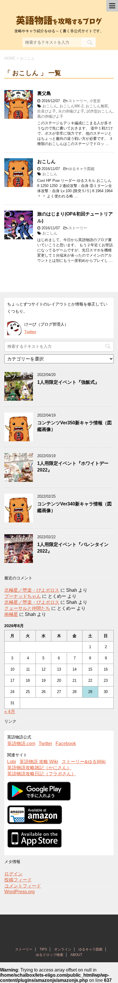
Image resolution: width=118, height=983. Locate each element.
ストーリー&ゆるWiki (84, 761)
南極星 (11, 614)
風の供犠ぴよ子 (50, 116)
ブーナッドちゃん (22, 596)
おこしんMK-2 (71, 106)
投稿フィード (18, 879)
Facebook (66, 743)
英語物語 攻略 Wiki (38, 761)
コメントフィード (22, 885)
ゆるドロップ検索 (49, 955)
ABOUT (76, 955)
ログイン (13, 873)
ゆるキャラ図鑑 (81, 169)
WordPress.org (19, 891)
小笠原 (95, 101)
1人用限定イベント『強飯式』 (68, 382)
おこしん (49, 106)
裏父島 (44, 93)
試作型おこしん (99, 111)
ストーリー (77, 101)
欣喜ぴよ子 (46, 111)
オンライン (62, 949)
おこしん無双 (97, 106)
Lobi (11, 761)
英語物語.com (21, 743)
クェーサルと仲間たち (27, 608)
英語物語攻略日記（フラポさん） (41, 773)
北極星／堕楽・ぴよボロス (31, 590)
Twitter (30, 331)
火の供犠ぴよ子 (71, 111)
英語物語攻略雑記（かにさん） (39, 767)
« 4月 (9, 711)
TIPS (43, 949)
